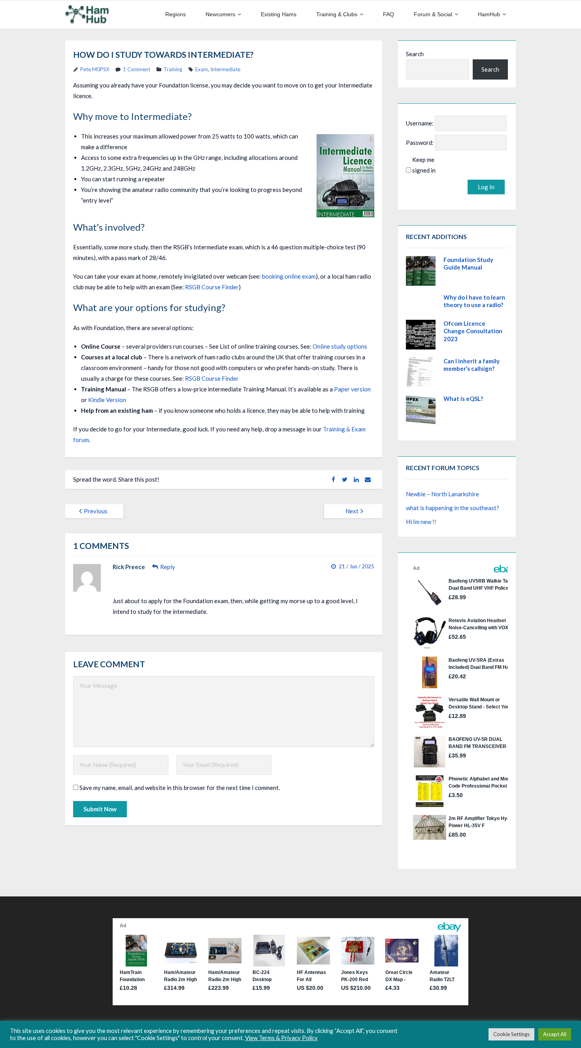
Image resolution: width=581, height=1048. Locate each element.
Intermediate (225, 69)
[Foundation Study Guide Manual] (421, 271)
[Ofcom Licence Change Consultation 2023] (421, 334)
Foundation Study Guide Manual (468, 263)
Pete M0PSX (94, 69)
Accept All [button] (554, 1034)
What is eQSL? (463, 398)
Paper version (352, 389)
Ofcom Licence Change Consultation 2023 (472, 331)
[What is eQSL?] (421, 410)
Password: (420, 142)
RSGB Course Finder (212, 286)
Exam (201, 69)
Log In (486, 186)
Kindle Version (107, 399)
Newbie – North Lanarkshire (442, 493)
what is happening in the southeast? (452, 507)
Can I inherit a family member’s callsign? (471, 364)
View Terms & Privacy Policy (281, 1038)
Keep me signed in (424, 165)
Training (173, 69)
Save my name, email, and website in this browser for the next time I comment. (179, 787)
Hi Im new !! (421, 521)
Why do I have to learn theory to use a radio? (474, 301)
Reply (167, 566)
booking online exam (289, 276)
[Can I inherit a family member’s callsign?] (421, 372)
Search (415, 53)
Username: (420, 123)
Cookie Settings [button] (511, 1034)
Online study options (340, 346)
